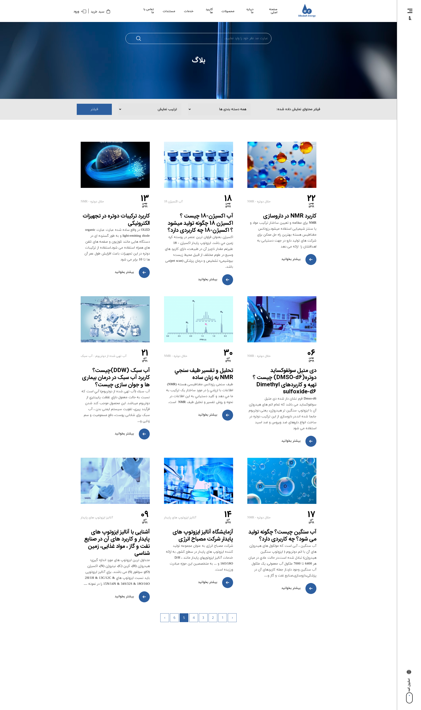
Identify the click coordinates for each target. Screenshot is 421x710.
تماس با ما (148, 11)
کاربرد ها (209, 11)
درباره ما (249, 11)
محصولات (227, 11)
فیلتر (94, 109)
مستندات (169, 11)
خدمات (188, 11)
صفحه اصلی (273, 11)
